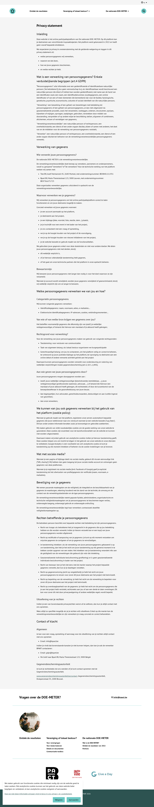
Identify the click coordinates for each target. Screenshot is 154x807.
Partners (86, 749)
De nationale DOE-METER (116, 11)
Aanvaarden (74, 800)
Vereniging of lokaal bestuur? (75, 11)
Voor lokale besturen (54, 746)
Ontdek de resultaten (38, 11)
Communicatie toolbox (55, 751)
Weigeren (59, 800)
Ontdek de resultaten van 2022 (94, 746)
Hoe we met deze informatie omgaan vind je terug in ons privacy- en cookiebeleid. (38, 794)
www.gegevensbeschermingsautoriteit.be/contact (57, 676)
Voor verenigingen (53, 743)
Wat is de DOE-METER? (91, 743)
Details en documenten (55, 749)
